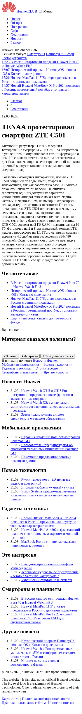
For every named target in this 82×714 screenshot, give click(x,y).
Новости (16, 38)
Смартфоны (19, 34)
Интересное (19, 27)
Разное (15, 42)
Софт (14, 30)
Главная (16, 101)
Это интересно (49, 368)
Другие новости (58, 372)
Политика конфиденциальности (46, 699)
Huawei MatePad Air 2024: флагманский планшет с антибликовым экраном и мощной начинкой (45, 533)
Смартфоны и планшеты (22, 372)
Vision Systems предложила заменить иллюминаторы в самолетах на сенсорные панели (43, 495)
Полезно (10, 356)
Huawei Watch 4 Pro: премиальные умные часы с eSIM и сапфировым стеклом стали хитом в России (42, 652)
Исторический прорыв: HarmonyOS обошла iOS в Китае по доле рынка (43, 292)
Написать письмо (61, 703)
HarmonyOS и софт (60, 54)
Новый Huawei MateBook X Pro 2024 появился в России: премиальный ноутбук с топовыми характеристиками (45, 310)
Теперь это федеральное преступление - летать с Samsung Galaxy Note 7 (44, 574)
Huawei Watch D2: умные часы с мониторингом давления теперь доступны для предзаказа (45, 406)
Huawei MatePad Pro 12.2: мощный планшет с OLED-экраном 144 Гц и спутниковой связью (41, 618)
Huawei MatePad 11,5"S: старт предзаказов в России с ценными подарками (43, 300)
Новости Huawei (47, 360)
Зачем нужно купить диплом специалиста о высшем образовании (37, 416)
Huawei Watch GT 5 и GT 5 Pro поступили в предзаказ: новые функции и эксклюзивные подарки (41, 394)
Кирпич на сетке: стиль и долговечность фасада (34, 662)
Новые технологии (60, 364)
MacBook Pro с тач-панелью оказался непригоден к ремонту (43, 543)
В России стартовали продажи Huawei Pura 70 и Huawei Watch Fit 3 (44, 600)
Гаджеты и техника (18, 368)
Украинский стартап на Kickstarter (46, 580)
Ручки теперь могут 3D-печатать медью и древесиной (40, 481)
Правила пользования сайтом (24, 703)
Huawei (15, 19)
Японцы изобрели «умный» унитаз (47, 487)
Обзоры (16, 23)
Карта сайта (10, 699)
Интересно (29, 356)
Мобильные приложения (22, 364)
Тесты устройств (14, 58)
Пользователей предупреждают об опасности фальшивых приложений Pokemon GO (44, 449)
